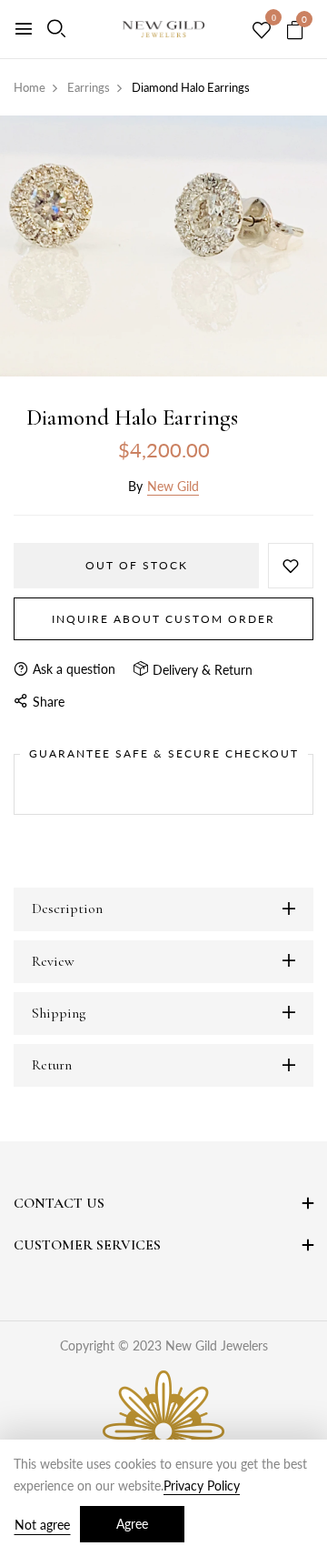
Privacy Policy (202, 1485)
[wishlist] (262, 31)
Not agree (42, 1524)
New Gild (173, 486)
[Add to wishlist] (290, 565)
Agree (132, 1523)
